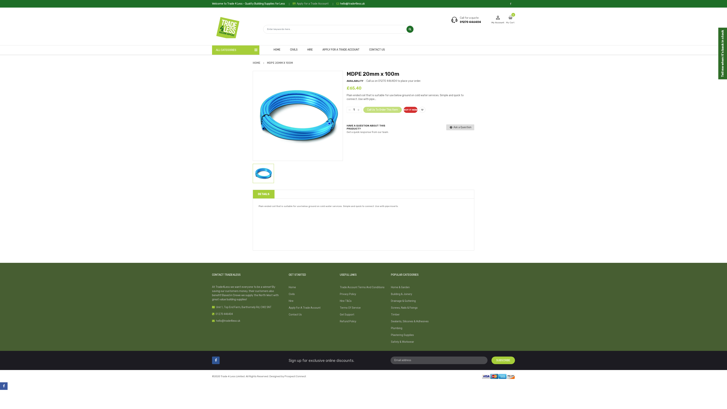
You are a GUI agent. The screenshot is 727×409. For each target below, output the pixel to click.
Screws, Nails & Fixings (404, 307)
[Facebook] (4, 386)
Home (292, 287)
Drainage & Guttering (403, 300)
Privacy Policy (348, 294)
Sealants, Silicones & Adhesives (410, 321)
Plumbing (396, 328)
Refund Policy (348, 321)
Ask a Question (462, 127)
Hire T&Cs (346, 300)
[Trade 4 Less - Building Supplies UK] (498, 376)
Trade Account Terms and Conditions (362, 287)
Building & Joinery (401, 294)
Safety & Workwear (402, 341)
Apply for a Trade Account (312, 3)
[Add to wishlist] (422, 110)
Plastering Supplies (402, 334)
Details (263, 194)
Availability (355, 81)
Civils (292, 294)
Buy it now (410, 109)
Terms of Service (350, 307)
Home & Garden (400, 287)
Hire (291, 300)
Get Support (347, 314)
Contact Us (295, 314)
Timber (395, 314)
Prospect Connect (295, 376)
